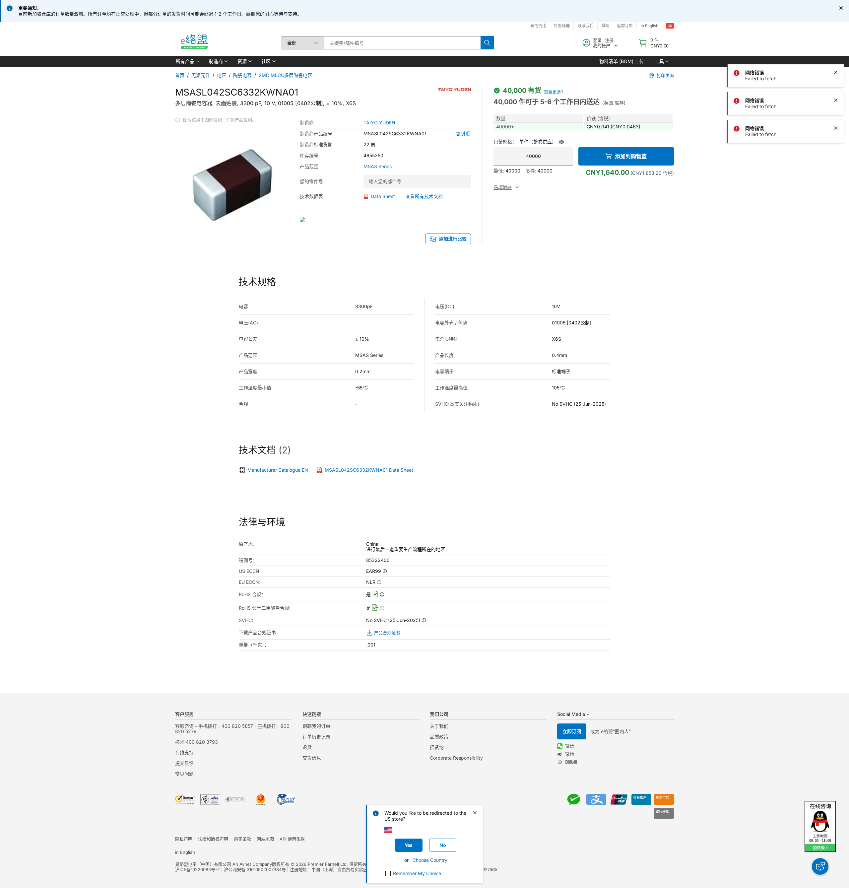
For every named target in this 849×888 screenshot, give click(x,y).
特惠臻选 (562, 25)
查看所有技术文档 (424, 196)
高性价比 (538, 25)
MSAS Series (377, 166)
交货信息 (311, 758)
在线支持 (184, 752)
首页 (179, 75)
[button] (187, 61)
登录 (597, 40)
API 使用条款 (292, 839)
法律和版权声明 (213, 839)
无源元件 (200, 75)
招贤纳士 (439, 747)
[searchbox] (402, 42)
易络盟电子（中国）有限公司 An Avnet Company (223, 864)
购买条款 (242, 839)
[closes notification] (841, 8)
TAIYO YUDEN (379, 122)
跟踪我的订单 (316, 726)
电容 (221, 75)
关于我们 (439, 726)
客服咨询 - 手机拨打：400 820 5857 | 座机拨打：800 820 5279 (232, 728)
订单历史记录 (316, 736)
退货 (307, 747)
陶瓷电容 (242, 75)
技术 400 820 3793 (196, 742)
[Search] (487, 42)
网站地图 (265, 839)
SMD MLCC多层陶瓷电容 (285, 75)
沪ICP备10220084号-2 (197, 869)
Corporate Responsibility (456, 758)
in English (649, 25)
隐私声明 (183, 839)
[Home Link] (194, 43)
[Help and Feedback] (820, 866)
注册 (609, 40)
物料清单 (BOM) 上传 (621, 61)
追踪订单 (625, 25)
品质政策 (439, 736)
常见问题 (184, 774)
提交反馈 (184, 763)
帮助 (605, 25)
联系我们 (586, 25)
